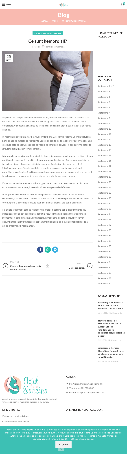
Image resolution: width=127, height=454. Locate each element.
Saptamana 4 (104, 96)
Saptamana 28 (104, 219)
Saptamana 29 (104, 225)
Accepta (63, 444)
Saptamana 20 (104, 182)
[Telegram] (55, 250)
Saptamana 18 (104, 171)
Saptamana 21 (104, 187)
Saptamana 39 (104, 278)
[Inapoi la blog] (47, 265)
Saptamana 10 (104, 128)
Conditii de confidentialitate (15, 421)
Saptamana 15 (104, 155)
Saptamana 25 (104, 208)
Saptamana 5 (104, 102)
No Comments (115, 313)
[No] (61, 449)
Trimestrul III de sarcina (74, 21)
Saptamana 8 (104, 118)
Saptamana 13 (104, 144)
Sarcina (54, 21)
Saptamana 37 (104, 267)
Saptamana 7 (104, 112)
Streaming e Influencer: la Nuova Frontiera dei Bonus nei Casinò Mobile (110, 305)
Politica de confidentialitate (15, 416)
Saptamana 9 (104, 123)
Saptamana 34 (104, 251)
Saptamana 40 (104, 283)
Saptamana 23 (104, 198)
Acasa (45, 21)
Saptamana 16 (104, 161)
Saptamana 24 (104, 203)
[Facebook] (40, 250)
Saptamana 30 (104, 230)
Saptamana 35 (104, 256)
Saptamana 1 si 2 (106, 86)
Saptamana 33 (104, 246)
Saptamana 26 (104, 214)
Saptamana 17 (104, 166)
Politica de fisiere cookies (82, 439)
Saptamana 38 (104, 273)
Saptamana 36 (104, 262)
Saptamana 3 (104, 91)
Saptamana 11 (104, 134)
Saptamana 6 (104, 107)
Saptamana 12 (104, 139)
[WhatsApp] (48, 250)
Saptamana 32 (104, 241)
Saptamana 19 (104, 176)
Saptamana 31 (104, 235)
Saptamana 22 (104, 192)
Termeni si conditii (59, 439)
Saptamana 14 (104, 150)
